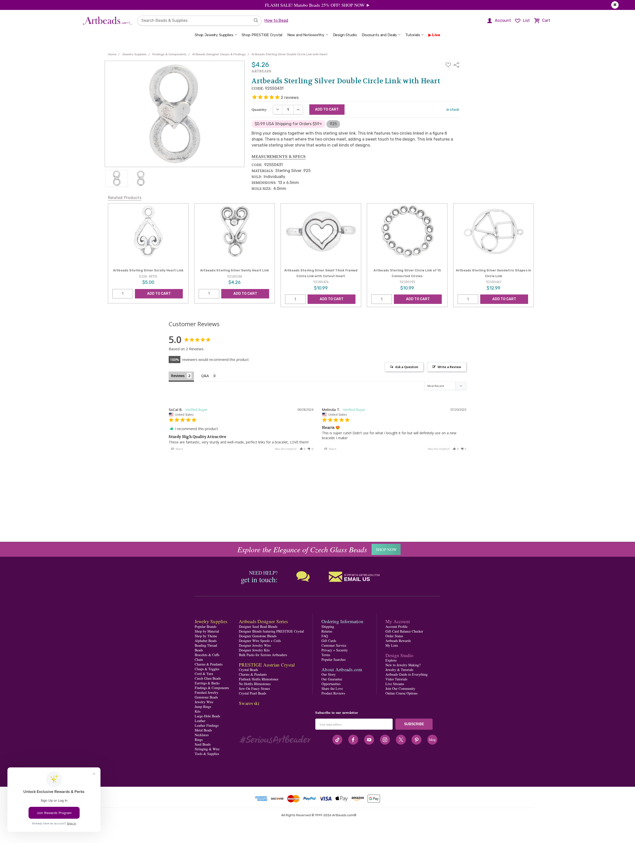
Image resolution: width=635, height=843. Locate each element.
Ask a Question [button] (406, 367)
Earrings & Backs (207, 683)
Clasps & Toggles (207, 669)
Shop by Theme (206, 636)
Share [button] (179, 449)
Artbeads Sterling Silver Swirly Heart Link (234, 270)
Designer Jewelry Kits (254, 650)
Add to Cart (159, 293)
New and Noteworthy (305, 35)
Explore (391, 660)
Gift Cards (328, 640)
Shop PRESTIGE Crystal (262, 35)
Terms (325, 654)
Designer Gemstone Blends (258, 636)
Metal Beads (203, 730)
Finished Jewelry (206, 692)
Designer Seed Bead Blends (258, 626)
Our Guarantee (331, 679)
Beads (199, 650)
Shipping (327, 626)
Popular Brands (205, 626)
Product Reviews (333, 693)
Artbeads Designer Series (263, 621)
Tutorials (412, 35)
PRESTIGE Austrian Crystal (267, 665)
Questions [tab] (209, 376)
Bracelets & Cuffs (207, 654)
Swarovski (249, 703)
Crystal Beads (248, 669)
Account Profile (396, 626)
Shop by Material (207, 631)
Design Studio (345, 35)
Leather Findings (207, 725)
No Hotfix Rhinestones (255, 683)
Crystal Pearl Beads (252, 693)
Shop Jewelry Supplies (214, 35)
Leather (200, 720)
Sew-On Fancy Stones (254, 688)
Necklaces (202, 734)
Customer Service (333, 645)
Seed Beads (203, 744)
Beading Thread (206, 645)
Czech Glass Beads (208, 678)
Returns (326, 631)
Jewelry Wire (204, 701)
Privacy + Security (334, 650)
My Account (397, 621)
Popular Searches (333, 659)
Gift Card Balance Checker (404, 631)
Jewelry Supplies (211, 621)
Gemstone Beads (206, 697)
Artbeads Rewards (398, 640)
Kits (197, 711)
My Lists (391, 645)
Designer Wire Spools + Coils (260, 640)
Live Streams (394, 683)
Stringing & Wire (207, 749)
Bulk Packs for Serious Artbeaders (263, 654)
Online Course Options (401, 693)
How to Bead (276, 20)
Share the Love (332, 688)
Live (436, 35)
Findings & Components (212, 687)
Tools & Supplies (207, 753)
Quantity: (259, 109)
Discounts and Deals (379, 35)
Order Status (394, 636)
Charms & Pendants (208, 664)
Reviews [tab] (178, 375)
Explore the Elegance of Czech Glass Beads (302, 549)
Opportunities (331, 683)
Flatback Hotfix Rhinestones (258, 679)
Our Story (328, 674)
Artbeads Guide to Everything (406, 674)
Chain (199, 659)
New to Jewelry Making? (402, 665)
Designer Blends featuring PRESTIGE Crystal (271, 631)
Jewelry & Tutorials (399, 669)
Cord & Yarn (204, 673)
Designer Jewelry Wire (255, 645)
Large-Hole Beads (207, 716)
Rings (199, 739)
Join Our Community (400, 688)
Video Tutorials (396, 679)
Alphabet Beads (206, 640)
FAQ (324, 636)
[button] (302, 449)
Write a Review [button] (449, 367)
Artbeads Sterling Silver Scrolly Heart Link (148, 270)
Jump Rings (203, 706)
